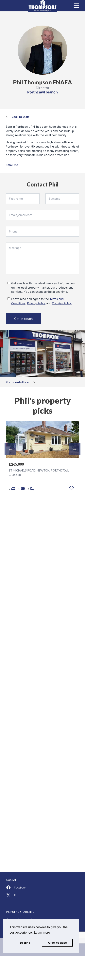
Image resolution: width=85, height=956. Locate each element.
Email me (12, 165)
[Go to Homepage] (42, 5)
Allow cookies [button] (57, 942)
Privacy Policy (36, 303)
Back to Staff (20, 116)
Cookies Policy (62, 303)
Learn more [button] (42, 932)
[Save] (71, 488)
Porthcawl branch (42, 92)
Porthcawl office (17, 382)
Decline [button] (25, 942)
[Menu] (76, 6)
